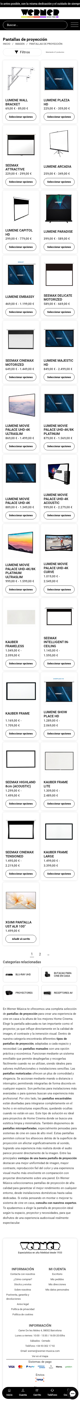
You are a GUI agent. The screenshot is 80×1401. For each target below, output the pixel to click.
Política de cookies (22, 1314)
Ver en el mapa (40, 1356)
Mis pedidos (57, 1279)
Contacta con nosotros (22, 1274)
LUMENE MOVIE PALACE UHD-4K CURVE (56, 568)
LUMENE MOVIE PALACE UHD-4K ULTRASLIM (17, 430)
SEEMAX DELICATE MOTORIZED (58, 298)
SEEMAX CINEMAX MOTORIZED (19, 363)
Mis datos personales (57, 1289)
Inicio (6, 43)
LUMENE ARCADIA (57, 166)
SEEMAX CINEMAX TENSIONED (19, 854)
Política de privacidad (22, 1309)
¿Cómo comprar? (23, 1279)
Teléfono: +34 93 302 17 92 (40, 1345)
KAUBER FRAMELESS (14, 644)
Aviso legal (23, 1304)
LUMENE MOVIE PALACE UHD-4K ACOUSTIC (56, 499)
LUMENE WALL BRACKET (16, 102)
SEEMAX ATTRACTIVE (15, 167)
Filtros (25, 52)
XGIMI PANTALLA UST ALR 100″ (18, 924)
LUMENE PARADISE (58, 231)
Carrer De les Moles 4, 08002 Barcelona (40, 1330)
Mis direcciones (57, 1284)
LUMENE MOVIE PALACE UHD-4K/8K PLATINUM (59, 430)
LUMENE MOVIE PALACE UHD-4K (17, 501)
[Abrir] (74, 25)
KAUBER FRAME (17, 713)
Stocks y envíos (22, 1284)
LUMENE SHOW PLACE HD (55, 714)
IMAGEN (19, 43)
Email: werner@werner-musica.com (40, 1350)
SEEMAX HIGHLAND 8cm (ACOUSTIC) (20, 784)
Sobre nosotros (22, 1289)
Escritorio (57, 1274)
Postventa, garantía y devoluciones (17, 1296)
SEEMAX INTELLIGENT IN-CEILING (56, 642)
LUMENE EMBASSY (19, 297)
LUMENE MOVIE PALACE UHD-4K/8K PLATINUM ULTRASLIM (20, 571)
